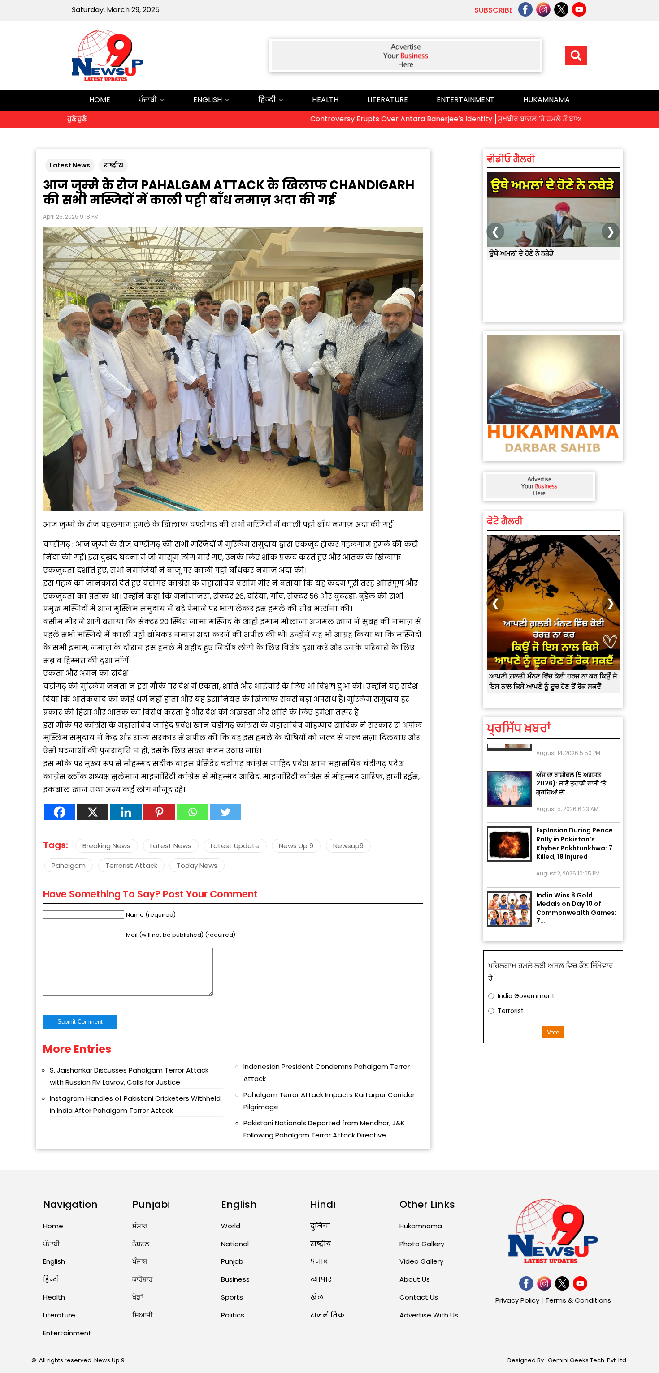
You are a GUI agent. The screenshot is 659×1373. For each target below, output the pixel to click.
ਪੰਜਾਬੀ (148, 99)
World (230, 1226)
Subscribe (493, 10)
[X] (92, 812)
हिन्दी (267, 99)
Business (235, 1279)
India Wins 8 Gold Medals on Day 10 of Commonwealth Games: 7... (576, 884)
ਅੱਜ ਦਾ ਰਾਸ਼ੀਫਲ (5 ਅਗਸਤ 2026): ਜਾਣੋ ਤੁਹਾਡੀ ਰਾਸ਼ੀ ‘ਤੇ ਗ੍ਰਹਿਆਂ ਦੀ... (571, 760)
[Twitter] (225, 812)
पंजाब (319, 1261)
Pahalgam (69, 865)
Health (325, 99)
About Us (414, 1279)
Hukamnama (546, 99)
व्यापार (321, 1279)
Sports (232, 1297)
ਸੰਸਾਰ (139, 1226)
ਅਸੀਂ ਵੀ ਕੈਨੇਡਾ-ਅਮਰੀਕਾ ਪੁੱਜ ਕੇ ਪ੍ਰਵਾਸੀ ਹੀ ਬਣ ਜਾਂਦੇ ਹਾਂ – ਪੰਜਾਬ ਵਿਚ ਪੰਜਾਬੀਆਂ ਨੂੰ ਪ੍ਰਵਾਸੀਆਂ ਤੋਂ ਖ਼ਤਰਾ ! (550, 263)
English (207, 99)
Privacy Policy (517, 1300)
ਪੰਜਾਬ (139, 1261)
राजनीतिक (327, 1315)
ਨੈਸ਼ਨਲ (140, 1244)
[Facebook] (59, 812)
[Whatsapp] (192, 812)
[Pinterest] (159, 812)
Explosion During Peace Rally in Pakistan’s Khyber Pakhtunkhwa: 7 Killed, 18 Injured (574, 819)
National (235, 1244)
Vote (553, 1032)
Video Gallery (421, 1261)
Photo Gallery (421, 1244)
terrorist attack (131, 865)
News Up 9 (296, 845)
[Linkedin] (126, 812)
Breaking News (106, 845)
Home (99, 99)
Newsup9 (348, 845)
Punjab (232, 1261)
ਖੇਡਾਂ (137, 1297)
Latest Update (235, 845)
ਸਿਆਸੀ (142, 1315)
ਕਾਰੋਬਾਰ (142, 1279)
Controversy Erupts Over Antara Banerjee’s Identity (345, 119)
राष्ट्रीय (113, 165)
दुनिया (320, 1226)
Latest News (70, 165)
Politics (232, 1315)
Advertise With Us (428, 1315)
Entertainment (465, 99)
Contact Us (418, 1297)
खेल (316, 1297)
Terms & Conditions (578, 1300)
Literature (387, 99)
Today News (197, 865)
